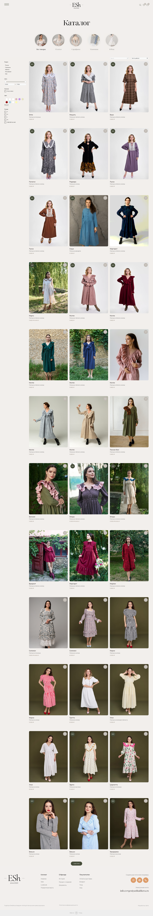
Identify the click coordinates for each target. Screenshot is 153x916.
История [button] (62, 879)
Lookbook (44, 885)
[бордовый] (6, 102)
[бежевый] (22, 99)
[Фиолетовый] (19, 99)
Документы (62, 885)
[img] (41, 40)
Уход (81, 885)
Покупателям (85, 875)
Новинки (43, 879)
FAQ (81, 888)
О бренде (62, 875)
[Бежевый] (6, 99)
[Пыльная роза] (16, 99)
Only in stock (10, 91)
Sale (42, 882)
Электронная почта (142, 887)
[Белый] (10, 99)
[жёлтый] (16, 102)
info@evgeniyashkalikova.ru (134, 890)
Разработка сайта (143, 905)
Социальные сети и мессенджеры (137, 875)
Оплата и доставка (86, 879)
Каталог (44, 875)
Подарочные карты (47, 888)
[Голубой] (13, 99)
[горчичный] (13, 102)
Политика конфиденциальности (68, 905)
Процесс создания (65, 882)
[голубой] (10, 102)
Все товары (41, 49)
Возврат (82, 882)
